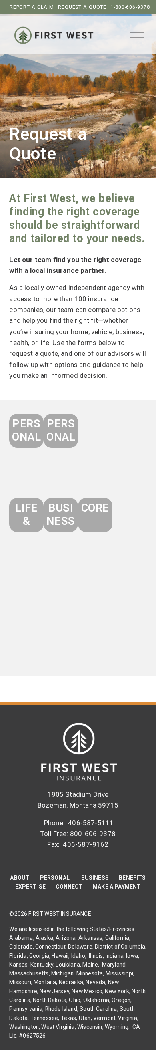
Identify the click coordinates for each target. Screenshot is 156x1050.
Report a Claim (32, 7)
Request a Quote (82, 7)
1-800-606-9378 (130, 7)
